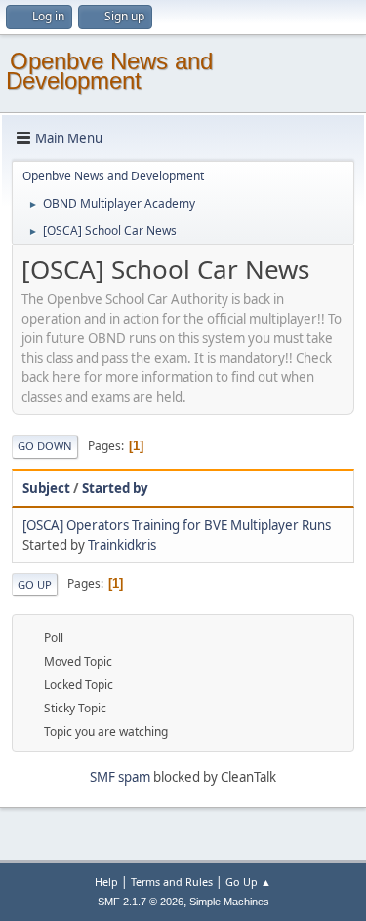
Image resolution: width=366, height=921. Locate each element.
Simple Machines (229, 901)
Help (106, 881)
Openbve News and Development (109, 71)
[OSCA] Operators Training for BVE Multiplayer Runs (176, 525)
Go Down (45, 446)
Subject (46, 488)
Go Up (35, 584)
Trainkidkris (122, 545)
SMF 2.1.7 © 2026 (140, 901)
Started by (115, 488)
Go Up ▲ (248, 881)
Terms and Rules (172, 881)
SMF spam (120, 777)
